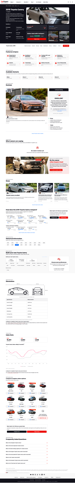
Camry (16, 5)
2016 (12, 244)
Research (18, 2)
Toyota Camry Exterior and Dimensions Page (16, 322)
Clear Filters (45, 256)
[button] (53, 36)
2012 (30, 244)
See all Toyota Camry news (37, 204)
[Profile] (72, 2)
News (12, 2)
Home (7, 5)
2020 (35, 242)
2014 (21, 244)
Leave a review (53, 28)
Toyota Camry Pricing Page (13, 372)
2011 (35, 244)
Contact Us (46, 477)
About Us (16, 477)
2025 (12, 242)
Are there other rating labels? (58, 113)
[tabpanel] (37, 109)
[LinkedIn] (42, 474)
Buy (32, 2)
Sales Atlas (45, 2)
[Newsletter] (68, 2)
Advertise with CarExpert (31, 477)
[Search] (70, 2)
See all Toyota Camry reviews (37, 133)
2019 (39, 242)
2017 (8, 244)
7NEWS (52, 477)
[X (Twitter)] (39, 474)
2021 (30, 242)
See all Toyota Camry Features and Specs (27, 232)
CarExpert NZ (58, 477)
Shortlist (26, 2)
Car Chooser (38, 2)
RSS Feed (43, 479)
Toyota (13, 5)
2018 (44, 242)
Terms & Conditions (38, 479)
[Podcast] (44, 474)
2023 (21, 242)
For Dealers (40, 477)
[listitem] (39, 245)
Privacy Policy (32, 479)
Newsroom (22, 477)
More (59, 45)
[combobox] (14, 46)
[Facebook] (33, 474)
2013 (26, 244)
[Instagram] (35, 474)
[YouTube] (30, 474)
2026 (8, 242)
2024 (17, 242)
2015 (17, 244)
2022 (26, 242)
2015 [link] (18, 5)
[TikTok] (37, 474)
